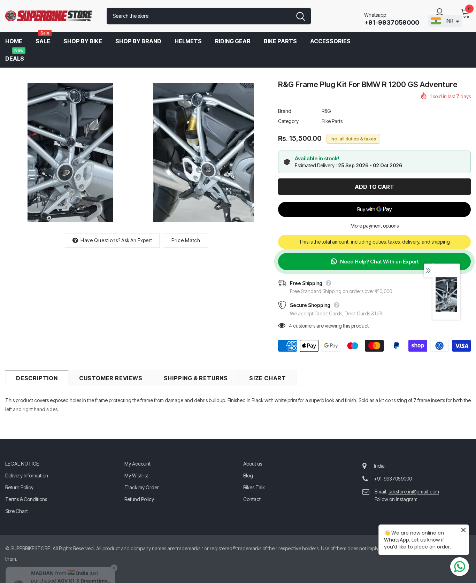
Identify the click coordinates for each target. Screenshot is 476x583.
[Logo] (50, 16)
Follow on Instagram (396, 499)
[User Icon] (440, 12)
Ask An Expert (136, 240)
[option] (70, 152)
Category (288, 121)
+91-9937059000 (391, 22)
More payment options (375, 226)
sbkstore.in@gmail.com (414, 491)
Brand (284, 111)
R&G (326, 111)
